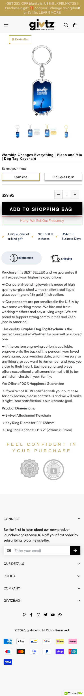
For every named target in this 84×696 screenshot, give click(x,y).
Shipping (66, 258)
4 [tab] (47, 114)
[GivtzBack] (42, 24)
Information (25, 257)
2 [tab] (40, 114)
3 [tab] (43, 114)
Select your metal (14, 168)
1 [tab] (36, 114)
